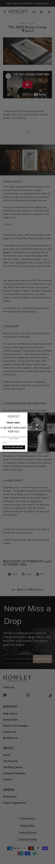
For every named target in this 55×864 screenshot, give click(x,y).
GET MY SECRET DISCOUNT (14, 447)
